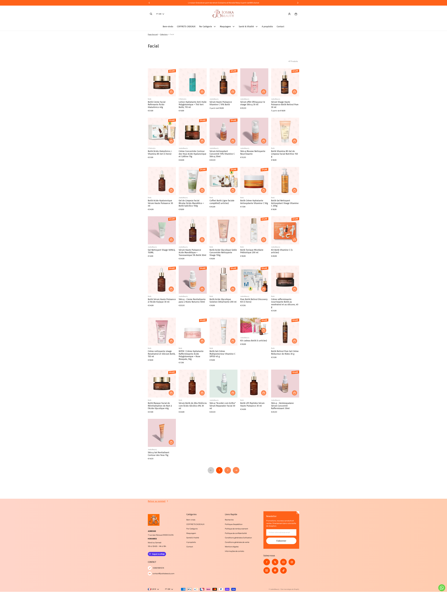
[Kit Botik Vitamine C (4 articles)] (285, 230)
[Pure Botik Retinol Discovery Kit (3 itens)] (254, 280)
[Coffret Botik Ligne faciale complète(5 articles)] (224, 181)
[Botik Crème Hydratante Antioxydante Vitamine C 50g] (254, 181)
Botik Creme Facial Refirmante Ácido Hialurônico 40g (156, 104)
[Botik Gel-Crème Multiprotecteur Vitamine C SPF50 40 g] (224, 332)
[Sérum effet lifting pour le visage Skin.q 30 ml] (254, 82)
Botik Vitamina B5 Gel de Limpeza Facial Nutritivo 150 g (284, 154)
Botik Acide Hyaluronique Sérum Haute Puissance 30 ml (160, 203)
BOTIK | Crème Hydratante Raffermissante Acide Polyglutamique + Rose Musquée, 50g (191, 355)
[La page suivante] (236, 470)
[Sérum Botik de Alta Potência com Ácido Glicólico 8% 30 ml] (193, 384)
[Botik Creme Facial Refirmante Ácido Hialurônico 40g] (162, 82)
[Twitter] (275, 562)
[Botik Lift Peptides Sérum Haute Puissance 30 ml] (254, 384)
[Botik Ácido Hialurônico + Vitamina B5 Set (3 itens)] (162, 132)
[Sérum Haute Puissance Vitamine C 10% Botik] (224, 82)
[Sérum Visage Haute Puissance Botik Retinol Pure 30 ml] (285, 82)
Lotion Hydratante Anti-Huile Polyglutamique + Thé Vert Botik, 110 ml (193, 104)
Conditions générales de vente (237, 542)
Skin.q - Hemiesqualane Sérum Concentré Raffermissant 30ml (282, 406)
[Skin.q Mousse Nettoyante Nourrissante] (254, 132)
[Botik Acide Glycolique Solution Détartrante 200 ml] (224, 280)
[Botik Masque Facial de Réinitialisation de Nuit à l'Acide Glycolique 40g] (162, 384)
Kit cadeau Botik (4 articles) (253, 340)
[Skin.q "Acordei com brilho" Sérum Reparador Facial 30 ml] (224, 384)
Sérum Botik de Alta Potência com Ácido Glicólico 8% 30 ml (193, 406)
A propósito (267, 26)
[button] (151, 14)
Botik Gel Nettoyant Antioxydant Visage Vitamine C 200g (285, 203)
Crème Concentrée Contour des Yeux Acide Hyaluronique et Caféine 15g (192, 154)
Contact (280, 26)
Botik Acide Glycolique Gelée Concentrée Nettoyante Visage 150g (223, 252)
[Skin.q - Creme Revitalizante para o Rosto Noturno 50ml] (193, 280)
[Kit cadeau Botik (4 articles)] (254, 326)
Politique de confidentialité (236, 533)
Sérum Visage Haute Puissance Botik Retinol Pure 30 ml (284, 104)
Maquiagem (225, 26)
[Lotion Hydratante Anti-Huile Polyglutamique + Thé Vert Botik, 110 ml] (193, 82)
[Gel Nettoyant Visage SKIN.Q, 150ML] (162, 230)
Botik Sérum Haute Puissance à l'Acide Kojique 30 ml (162, 300)
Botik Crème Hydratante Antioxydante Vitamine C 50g (254, 202)
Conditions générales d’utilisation (238, 538)
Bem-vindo (168, 26)
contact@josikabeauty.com (163, 573)
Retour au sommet (157, 501)
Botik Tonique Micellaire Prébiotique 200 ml (251, 251)
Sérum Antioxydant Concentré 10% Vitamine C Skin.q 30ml (222, 154)
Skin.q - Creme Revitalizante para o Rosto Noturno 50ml (192, 300)
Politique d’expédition (233, 524)
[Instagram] (292, 562)
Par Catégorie (205, 26)
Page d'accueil (153, 34)
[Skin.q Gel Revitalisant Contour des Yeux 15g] (162, 433)
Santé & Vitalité (246, 26)
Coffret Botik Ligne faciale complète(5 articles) (222, 202)
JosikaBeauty (274, 589)
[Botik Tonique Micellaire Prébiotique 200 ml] (254, 230)
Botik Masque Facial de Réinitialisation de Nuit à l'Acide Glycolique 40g (160, 406)
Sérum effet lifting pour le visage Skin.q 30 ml (252, 103)
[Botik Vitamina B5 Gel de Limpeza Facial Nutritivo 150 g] (285, 132)
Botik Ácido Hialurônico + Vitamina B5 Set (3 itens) (160, 152)
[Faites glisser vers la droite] (297, 2)
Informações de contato (234, 551)
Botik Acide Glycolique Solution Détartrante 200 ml (223, 300)
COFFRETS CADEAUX (186, 26)
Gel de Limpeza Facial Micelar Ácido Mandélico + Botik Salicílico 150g (191, 203)
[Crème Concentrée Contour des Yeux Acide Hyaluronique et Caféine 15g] (193, 132)
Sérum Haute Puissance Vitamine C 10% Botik (221, 103)
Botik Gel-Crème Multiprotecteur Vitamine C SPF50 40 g (222, 354)
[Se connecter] (289, 14)
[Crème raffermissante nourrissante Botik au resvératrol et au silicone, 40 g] (285, 280)
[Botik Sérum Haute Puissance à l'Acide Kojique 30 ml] (162, 280)
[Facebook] (266, 562)
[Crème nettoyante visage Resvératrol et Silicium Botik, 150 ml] (162, 332)
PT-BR (158, 14)
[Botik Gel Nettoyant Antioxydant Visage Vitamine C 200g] (285, 181)
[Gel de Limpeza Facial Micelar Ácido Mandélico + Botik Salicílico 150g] (193, 181)
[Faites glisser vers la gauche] (149, 2)
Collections (164, 34)
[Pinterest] (275, 570)
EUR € (153, 589)
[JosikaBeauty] (223, 13)
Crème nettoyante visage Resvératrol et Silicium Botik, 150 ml (161, 354)
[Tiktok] (283, 570)
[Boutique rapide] (171, 91)
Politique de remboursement (236, 529)
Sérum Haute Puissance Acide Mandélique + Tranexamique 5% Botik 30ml (192, 252)
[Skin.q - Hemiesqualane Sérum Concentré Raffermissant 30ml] (285, 384)
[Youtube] (283, 562)
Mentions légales (232, 547)
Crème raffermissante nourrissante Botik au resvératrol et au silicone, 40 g (284, 303)
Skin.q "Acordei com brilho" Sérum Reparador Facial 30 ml (223, 406)
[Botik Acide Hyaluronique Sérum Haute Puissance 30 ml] (162, 181)
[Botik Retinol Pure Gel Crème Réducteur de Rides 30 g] (285, 332)
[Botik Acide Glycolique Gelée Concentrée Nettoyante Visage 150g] (224, 230)
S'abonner (281, 541)
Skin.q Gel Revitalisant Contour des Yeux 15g (158, 453)
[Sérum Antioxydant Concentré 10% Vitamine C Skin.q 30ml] (224, 132)
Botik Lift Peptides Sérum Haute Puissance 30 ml (252, 404)
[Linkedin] (266, 570)
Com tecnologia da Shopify (290, 589)
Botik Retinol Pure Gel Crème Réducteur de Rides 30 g (285, 352)
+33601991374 (158, 568)
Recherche (229, 520)
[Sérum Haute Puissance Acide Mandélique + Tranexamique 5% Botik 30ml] (193, 230)
